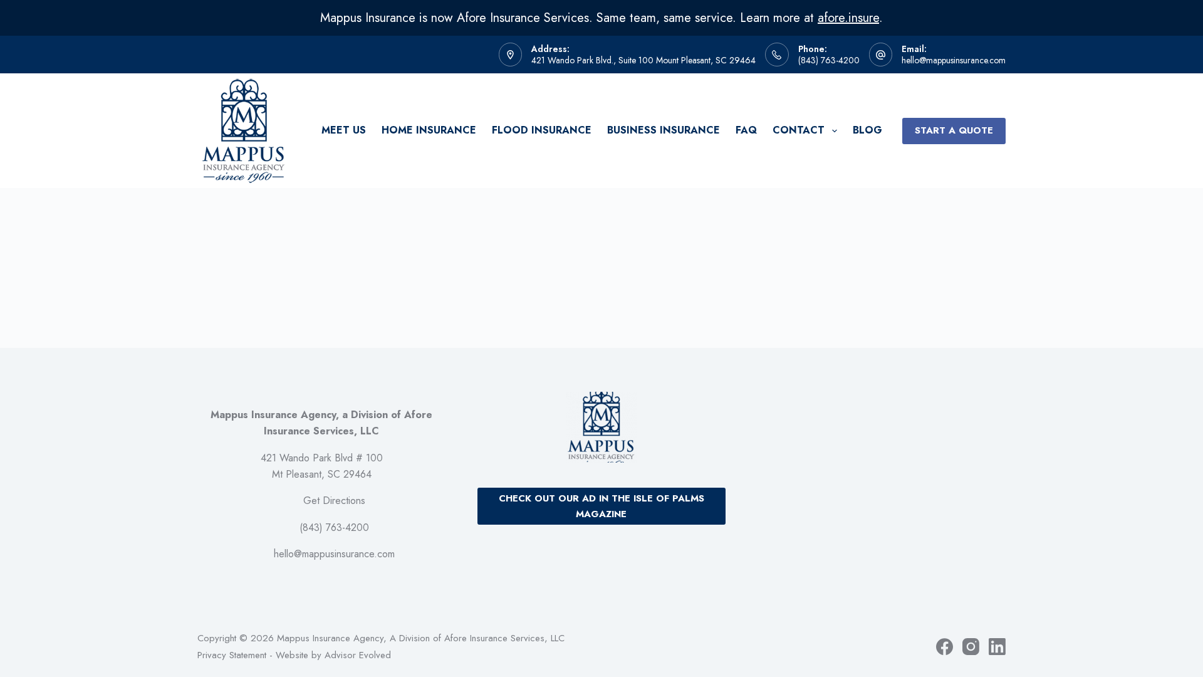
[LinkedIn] (997, 646)
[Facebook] (944, 646)
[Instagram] (970, 646)
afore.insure (848, 18)
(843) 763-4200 (829, 60)
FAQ (746, 130)
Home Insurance (429, 130)
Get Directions (334, 500)
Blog (867, 130)
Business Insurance (663, 130)
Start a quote (954, 130)
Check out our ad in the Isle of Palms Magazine (601, 506)
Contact (799, 130)
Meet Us (343, 130)
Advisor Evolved (358, 655)
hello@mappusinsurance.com (954, 60)
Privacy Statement (231, 655)
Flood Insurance (541, 130)
